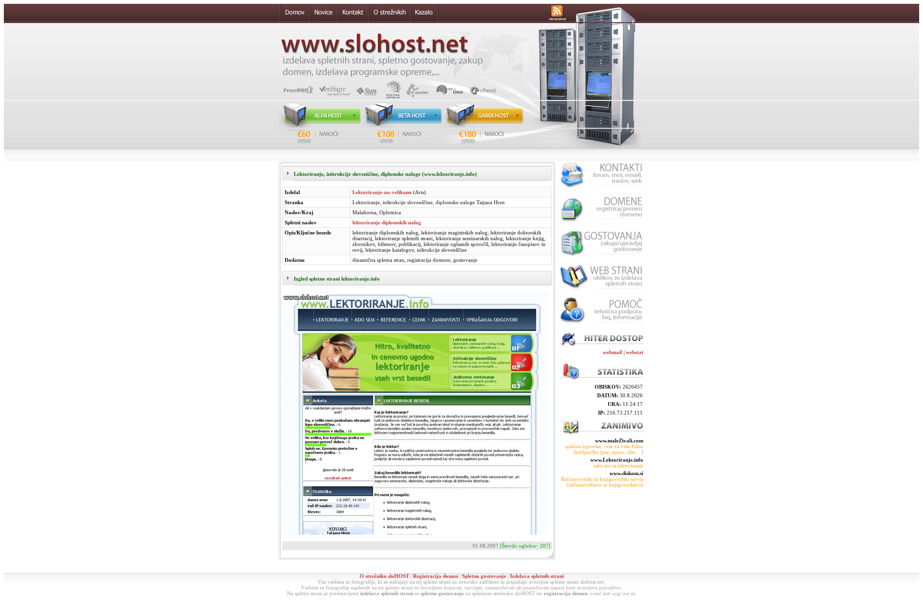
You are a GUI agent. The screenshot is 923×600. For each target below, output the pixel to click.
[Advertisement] (601, 530)
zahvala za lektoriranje (618, 465)
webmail (612, 352)
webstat (635, 352)
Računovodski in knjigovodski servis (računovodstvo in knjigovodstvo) (602, 482)
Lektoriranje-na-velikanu (382, 192)
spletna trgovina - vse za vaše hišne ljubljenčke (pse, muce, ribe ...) (604, 449)
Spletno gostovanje (484, 576)
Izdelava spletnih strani (537, 576)
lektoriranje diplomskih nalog (386, 222)
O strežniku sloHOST (384, 576)
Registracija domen (435, 576)
